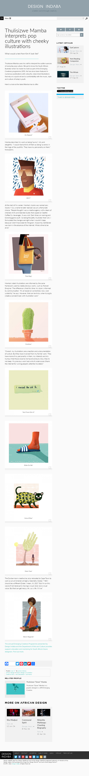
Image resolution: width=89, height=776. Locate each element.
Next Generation (20, 674)
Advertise (33, 753)
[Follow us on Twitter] (61, 29)
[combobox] (70, 18)
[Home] (44, 7)
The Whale (74, 72)
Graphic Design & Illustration (24, 673)
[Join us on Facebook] (70, 29)
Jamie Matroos (22, 671)
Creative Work (10, 674)
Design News (27, 726)
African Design (10, 673)
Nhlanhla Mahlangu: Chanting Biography (41, 723)
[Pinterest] (21, 663)
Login (52, 753)
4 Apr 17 (12, 671)
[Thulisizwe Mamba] (28, 416)
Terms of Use (67, 753)
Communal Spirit (26, 721)
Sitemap (58, 753)
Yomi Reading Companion (75, 59)
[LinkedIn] (25, 663)
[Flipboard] (29, 663)
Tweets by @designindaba (66, 97)
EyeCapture (74, 47)
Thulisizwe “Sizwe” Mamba (36, 682)
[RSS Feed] (41, 757)
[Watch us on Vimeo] (34, 757)
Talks (9, 724)
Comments (29, 674)
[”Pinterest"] (79, 29)
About (17, 753)
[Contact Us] (44, 757)
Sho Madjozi (12, 719)
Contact (24, 753)
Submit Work (43, 753)
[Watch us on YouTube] (30, 757)
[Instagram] (26, 757)
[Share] (33, 663)
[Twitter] (17, 663)
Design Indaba (15, 764)
